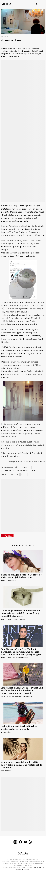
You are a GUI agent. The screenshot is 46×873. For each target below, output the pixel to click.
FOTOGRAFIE (14, 475)
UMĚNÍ (4, 475)
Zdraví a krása (6, 771)
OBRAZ (23, 475)
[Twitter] (25, 842)
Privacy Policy (38, 867)
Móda (3, 580)
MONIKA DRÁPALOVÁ (9, 467)
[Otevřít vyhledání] (37, 4)
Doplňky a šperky (13, 619)
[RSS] (30, 842)
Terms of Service (21, 869)
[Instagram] (15, 842)
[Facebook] (20, 842)
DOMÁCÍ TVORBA (23, 471)
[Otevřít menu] (42, 4)
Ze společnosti (22, 658)
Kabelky (22, 619)
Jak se (3, 696)
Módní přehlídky (7, 44)
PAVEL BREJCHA (25, 467)
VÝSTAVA (35, 471)
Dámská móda (11, 580)
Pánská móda (16, 696)
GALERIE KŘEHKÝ (8, 471)
